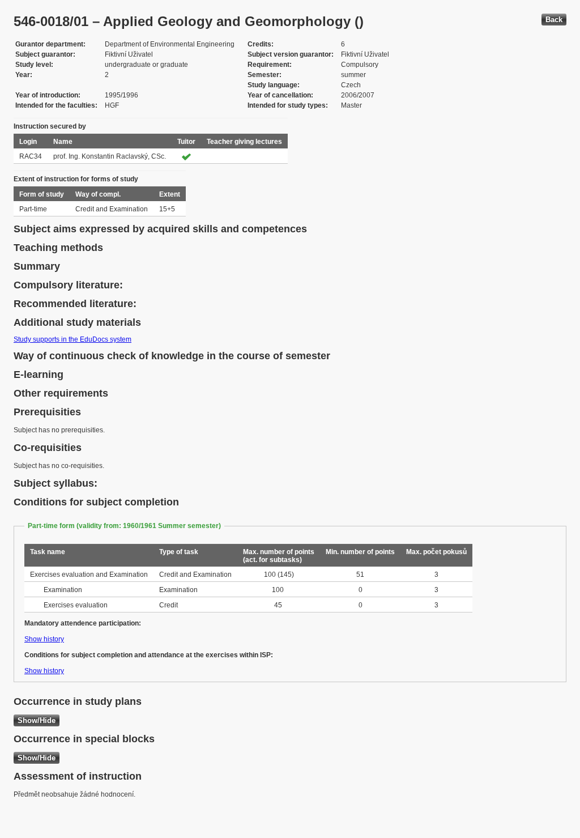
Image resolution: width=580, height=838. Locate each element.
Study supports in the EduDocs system (72, 339)
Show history (44, 639)
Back (553, 19)
